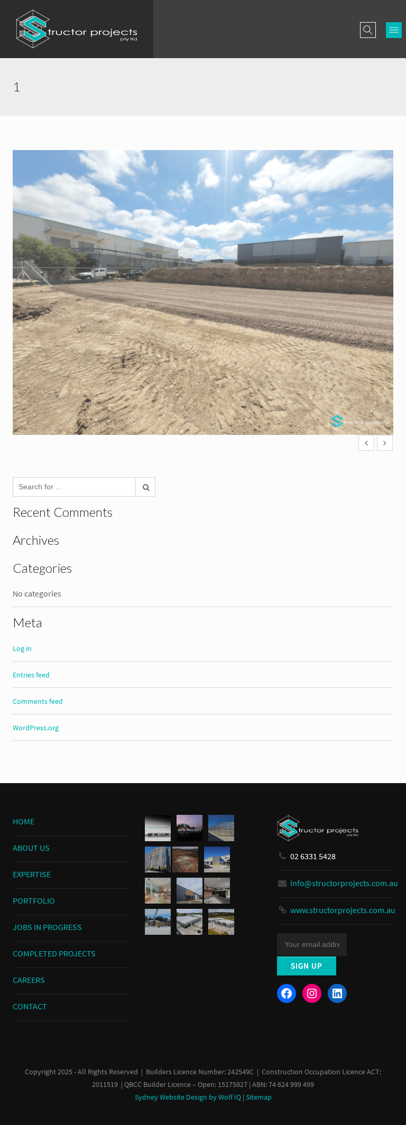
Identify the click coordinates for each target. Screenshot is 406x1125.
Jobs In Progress (47, 927)
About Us (31, 847)
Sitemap (259, 1097)
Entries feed (31, 675)
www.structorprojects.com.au (342, 910)
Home (23, 821)
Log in (22, 648)
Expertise (32, 874)
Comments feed (38, 701)
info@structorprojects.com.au (344, 883)
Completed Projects (54, 953)
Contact (30, 1006)
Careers (29, 979)
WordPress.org (36, 727)
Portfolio (34, 900)
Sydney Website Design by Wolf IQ (188, 1097)
